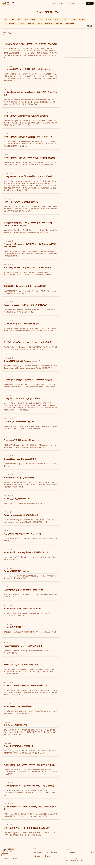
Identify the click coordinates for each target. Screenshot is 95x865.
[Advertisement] (79, 44)
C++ (26, 19)
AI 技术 (12, 19)
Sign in (90, 3)
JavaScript (31, 24)
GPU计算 (21, 24)
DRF (40, 19)
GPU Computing (10, 24)
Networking (70, 24)
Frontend (82, 19)
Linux (40, 24)
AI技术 (20, 19)
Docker (73, 19)
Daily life (48, 19)
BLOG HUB (80, 860)
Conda (33, 19)
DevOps (56, 19)
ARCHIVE (81, 3)
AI (5, 19)
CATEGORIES (71, 3)
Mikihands (59, 24)
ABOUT (54, 3)
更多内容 (89, 26)
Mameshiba (49, 24)
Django (65, 19)
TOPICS (61, 3)
